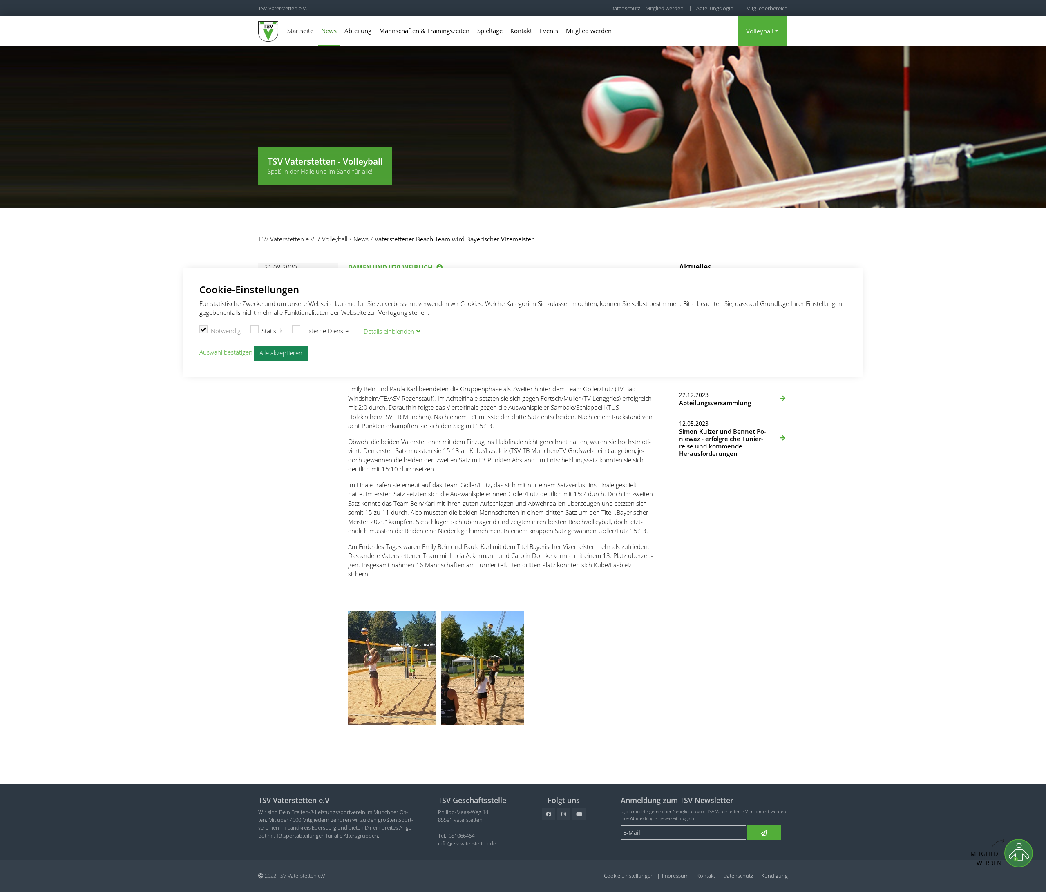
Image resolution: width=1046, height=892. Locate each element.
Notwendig (226, 331)
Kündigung (774, 875)
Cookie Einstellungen (629, 875)
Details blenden (389, 331)
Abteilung (357, 31)
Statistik (272, 331)
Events (549, 31)
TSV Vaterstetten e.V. (282, 8)
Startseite (300, 31)
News (329, 31)
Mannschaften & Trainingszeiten (424, 31)
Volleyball (759, 31)
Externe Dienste (326, 331)
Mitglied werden (665, 8)
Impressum (675, 875)
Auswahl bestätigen (226, 352)
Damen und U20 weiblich (390, 267)
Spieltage (490, 31)
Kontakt (521, 31)
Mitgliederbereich (767, 8)
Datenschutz (625, 8)
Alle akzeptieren (280, 353)
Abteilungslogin (714, 8)
